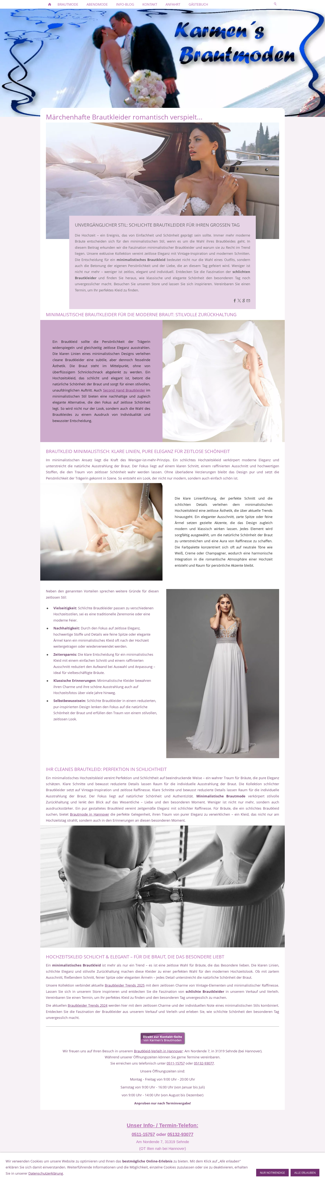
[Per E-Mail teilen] (248, 301)
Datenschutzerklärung (45, 1173)
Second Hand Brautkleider (124, 390)
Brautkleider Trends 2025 (125, 985)
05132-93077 (204, 1063)
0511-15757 (176, 1063)
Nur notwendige (272, 1172)
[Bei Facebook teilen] (235, 301)
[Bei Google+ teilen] (244, 301)
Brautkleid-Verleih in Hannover (158, 1051)
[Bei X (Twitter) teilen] (239, 301)
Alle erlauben (305, 1172)
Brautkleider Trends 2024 (87, 1005)
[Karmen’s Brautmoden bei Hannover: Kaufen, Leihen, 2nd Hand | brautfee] (49, 4)
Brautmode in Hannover (89, 814)
